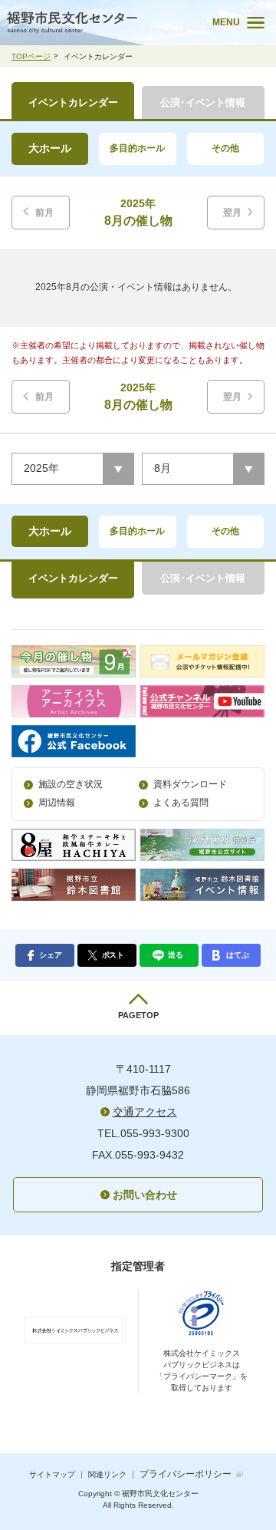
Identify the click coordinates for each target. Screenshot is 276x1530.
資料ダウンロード (190, 784)
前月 (44, 212)
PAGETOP (138, 1015)
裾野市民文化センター (99, 23)
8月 (162, 468)
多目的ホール (137, 148)
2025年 (41, 468)
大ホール (49, 148)
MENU (226, 22)
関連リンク (107, 1474)
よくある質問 (181, 802)
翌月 (232, 212)
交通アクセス (145, 1112)
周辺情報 (56, 802)
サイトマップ (52, 1474)
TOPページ (31, 56)
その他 (225, 148)
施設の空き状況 (70, 784)
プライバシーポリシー (186, 1474)
